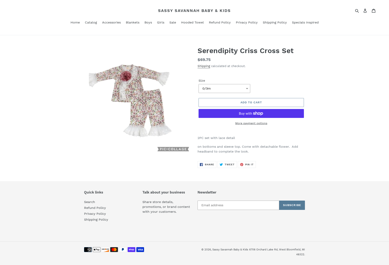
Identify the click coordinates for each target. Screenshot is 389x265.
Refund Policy (95, 208)
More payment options (251, 123)
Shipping (204, 66)
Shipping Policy (96, 219)
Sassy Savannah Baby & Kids (194, 10)
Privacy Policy (95, 214)
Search (89, 202)
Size (202, 80)
